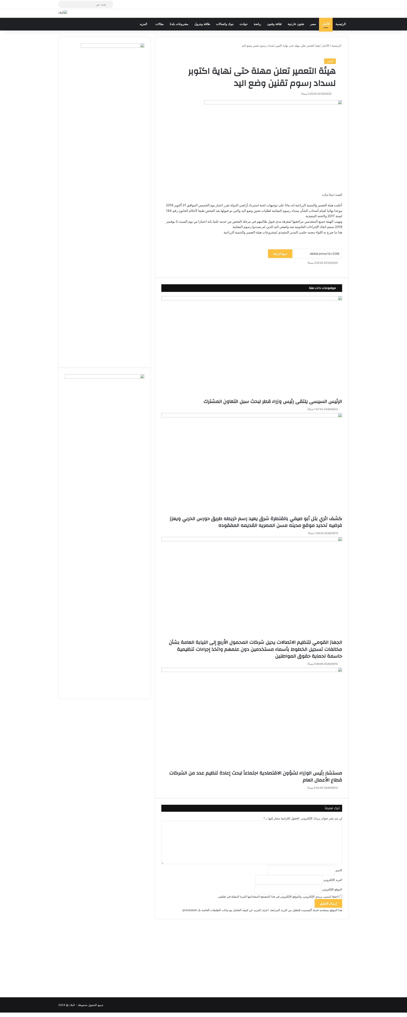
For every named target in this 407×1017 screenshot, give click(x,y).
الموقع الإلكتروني (332, 889)
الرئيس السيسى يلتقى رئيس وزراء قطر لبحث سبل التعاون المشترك (273, 401)
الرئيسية (341, 24)
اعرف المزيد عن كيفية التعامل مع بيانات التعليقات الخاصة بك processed (226, 910)
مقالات (159, 24)
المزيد (143, 24)
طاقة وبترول (202, 24)
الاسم (339, 870)
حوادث (244, 24)
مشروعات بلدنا (179, 24)
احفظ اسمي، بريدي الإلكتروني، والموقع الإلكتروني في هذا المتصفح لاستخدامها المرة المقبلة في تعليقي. (278, 896)
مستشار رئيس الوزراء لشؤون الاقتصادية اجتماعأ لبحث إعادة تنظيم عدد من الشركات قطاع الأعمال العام (255, 776)
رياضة (257, 24)
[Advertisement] (252, 952)
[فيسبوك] (341, 269)
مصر (313, 24)
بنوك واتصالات (225, 24)
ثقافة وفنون (274, 24)
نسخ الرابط (280, 253)
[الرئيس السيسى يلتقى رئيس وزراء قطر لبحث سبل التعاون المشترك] (251, 347)
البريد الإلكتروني (332, 879)
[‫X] (340, 269)
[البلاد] (62, 12)
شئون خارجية (296, 24)
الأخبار (326, 24)
